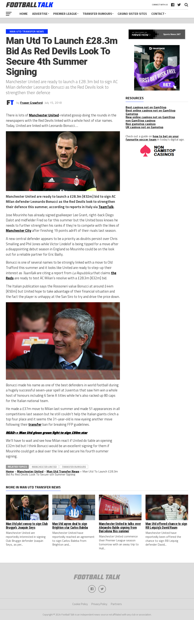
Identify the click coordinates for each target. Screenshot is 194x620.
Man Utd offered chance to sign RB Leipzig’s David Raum (166, 525)
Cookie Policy (80, 604)
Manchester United (44, 115)
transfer (34, 424)
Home (24, 13)
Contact (157, 13)
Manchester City (18, 230)
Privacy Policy (99, 604)
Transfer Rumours (97, 13)
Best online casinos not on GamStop (150, 110)
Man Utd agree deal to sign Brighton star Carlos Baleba (70, 525)
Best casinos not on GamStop (146, 107)
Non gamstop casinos (141, 124)
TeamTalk (106, 206)
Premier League (65, 13)
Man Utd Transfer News (63, 471)
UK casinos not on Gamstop (144, 127)
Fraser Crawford (31, 102)
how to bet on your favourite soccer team (152, 138)
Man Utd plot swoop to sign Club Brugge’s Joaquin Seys (27, 525)
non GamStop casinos (140, 120)
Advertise (40, 13)
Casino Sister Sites (132, 13)
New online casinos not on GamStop (150, 117)
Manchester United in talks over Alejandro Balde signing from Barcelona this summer (120, 527)
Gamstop (132, 114)
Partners (116, 604)
